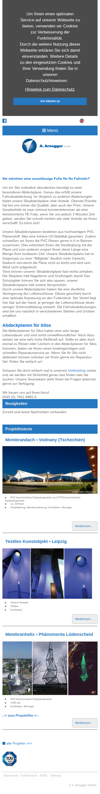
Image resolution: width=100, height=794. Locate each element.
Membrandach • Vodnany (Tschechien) (45, 439)
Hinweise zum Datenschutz (50, 89)
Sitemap (55, 775)
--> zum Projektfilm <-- (20, 715)
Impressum (11, 775)
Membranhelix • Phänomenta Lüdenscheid (49, 634)
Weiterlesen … (86, 527)
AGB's (44, 775)
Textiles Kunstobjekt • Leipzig (36, 541)
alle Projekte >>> (18, 743)
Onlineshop (77, 370)
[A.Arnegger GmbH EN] (82, 121)
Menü (52, 130)
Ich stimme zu (50, 101)
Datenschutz (29, 775)
